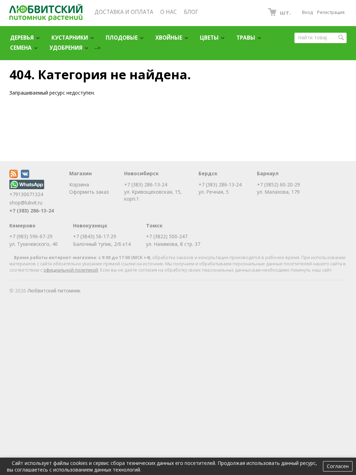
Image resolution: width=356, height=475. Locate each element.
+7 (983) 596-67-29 (30, 236)
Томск (154, 225)
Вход (307, 12)
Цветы (209, 37)
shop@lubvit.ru (25, 202)
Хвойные (168, 37)
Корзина (79, 184)
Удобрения (65, 47)
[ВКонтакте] (25, 176)
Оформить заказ (89, 191)
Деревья (22, 37)
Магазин (80, 173)
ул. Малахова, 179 (278, 191)
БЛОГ (191, 12)
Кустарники (69, 37)
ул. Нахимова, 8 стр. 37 (173, 244)
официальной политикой (70, 270)
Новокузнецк (90, 225)
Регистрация (331, 12)
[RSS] (13, 176)
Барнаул (267, 173)
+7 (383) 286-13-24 (31, 210)
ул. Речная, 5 (214, 191)
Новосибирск (141, 173)
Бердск (208, 173)
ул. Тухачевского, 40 (33, 244)
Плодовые (122, 37)
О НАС (168, 12)
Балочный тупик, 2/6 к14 (102, 244)
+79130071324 (26, 194)
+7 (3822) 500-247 (166, 236)
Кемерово (22, 225)
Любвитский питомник (54, 290)
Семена (21, 47)
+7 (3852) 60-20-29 (278, 184)
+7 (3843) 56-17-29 (94, 236)
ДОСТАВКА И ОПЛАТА (124, 12)
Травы (245, 37)
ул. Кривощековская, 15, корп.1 (153, 195)
